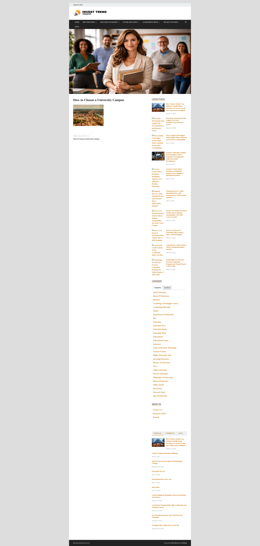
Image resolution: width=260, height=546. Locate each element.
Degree (156, 311)
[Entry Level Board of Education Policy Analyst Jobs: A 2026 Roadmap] (158, 230)
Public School (158, 385)
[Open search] (185, 22)
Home (77, 22)
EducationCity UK (158, 471)
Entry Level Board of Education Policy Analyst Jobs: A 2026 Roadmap (174, 232)
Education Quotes (160, 329)
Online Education (160, 370)
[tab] (157, 288)
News (77, 27)
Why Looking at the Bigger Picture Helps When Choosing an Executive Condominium (176, 138)
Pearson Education (160, 374)
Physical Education (160, 381)
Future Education (130, 22)
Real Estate (157, 389)
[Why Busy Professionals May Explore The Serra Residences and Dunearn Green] (158, 118)
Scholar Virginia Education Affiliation (165, 453)
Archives (167, 288)
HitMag (184, 543)
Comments (169, 433)
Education (157, 322)
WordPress (175, 543)
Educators (157, 344)
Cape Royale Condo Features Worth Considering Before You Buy (176, 247)
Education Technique (109, 22)
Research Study (159, 392)
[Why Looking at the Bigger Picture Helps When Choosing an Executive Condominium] (158, 136)
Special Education (160, 396)
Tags (181, 433)
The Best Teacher (170, 22)
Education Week (159, 333)
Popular (157, 433)
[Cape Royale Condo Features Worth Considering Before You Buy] (158, 245)
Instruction (155, 487)
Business (156, 300)
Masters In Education (161, 363)
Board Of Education (161, 296)
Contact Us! (157, 410)
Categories (157, 288)
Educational (158, 337)
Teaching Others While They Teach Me (165, 525)
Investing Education (161, 359)
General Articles (159, 352)
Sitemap (156, 417)
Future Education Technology (164, 348)
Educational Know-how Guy (162, 479)
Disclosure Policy (159, 414)
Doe (154, 318)
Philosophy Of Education (163, 377)
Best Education (89, 22)
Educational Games (160, 340)
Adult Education (159, 292)
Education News (159, 326)
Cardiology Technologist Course (165, 303)
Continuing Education (162, 307)
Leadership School (150, 22)
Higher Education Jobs (162, 355)
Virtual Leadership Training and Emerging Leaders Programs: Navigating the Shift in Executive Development (176, 157)
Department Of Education (163, 315)
